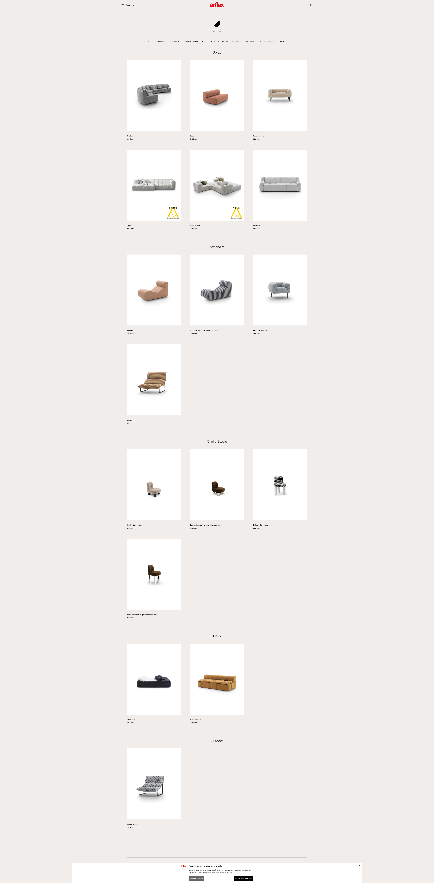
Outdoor (261, 42)
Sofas (150, 42)
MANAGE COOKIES (196, 878)
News (270, 42)
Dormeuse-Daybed (190, 42)
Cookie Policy (215, 872)
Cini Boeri (280, 42)
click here (245, 870)
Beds (204, 42)
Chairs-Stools (173, 42)
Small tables (223, 42)
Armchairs (160, 42)
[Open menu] (122, 5)
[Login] (303, 5)
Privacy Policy (203, 872)
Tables (212, 42)
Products (130, 5)
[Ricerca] (311, 5)
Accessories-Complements (243, 42)
